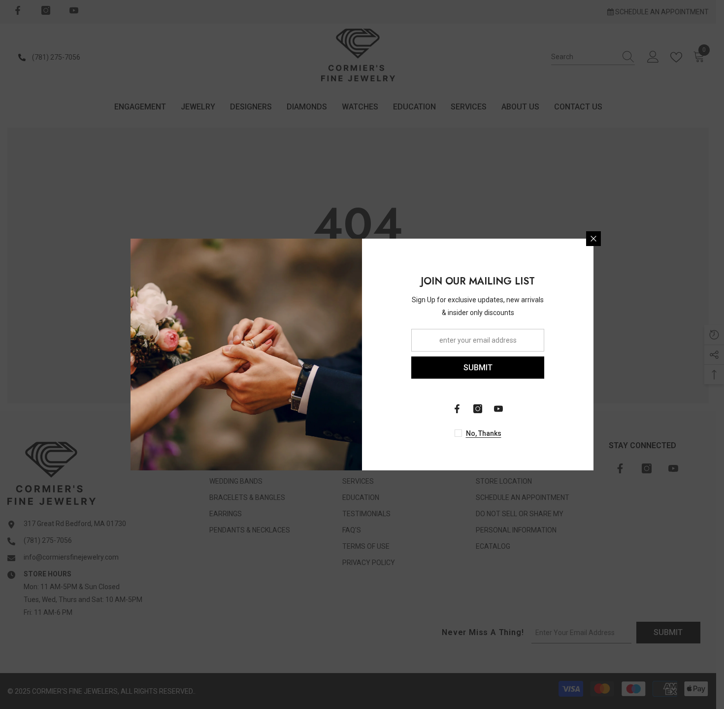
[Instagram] (477, 408)
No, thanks (483, 433)
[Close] (593, 238)
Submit (478, 367)
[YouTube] (498, 408)
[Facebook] (457, 408)
